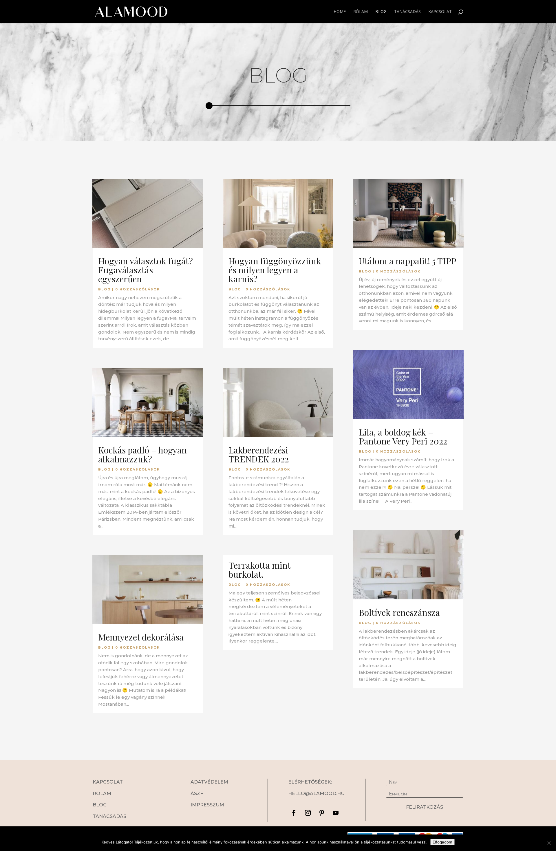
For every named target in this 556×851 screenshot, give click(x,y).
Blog (381, 12)
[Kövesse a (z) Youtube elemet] (335, 813)
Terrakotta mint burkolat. (259, 569)
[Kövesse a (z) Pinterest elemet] (322, 813)
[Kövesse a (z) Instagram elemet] (308, 813)
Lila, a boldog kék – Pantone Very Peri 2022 (403, 436)
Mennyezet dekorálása (141, 637)
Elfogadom (442, 842)
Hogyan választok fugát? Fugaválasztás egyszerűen (145, 270)
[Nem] (549, 843)
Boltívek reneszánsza (399, 612)
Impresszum (207, 805)
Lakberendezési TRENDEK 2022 (258, 454)
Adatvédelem (209, 782)
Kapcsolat (440, 12)
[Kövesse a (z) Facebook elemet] (294, 813)
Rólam (360, 12)
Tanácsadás (407, 12)
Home (340, 12)
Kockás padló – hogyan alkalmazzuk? (142, 454)
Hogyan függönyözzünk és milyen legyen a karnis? (274, 270)
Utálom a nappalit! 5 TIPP (407, 261)
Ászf (197, 793)
